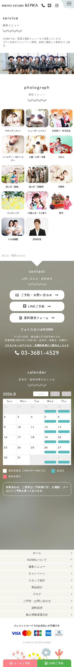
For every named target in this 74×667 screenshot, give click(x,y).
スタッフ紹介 (37, 580)
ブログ (37, 594)
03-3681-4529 (44, 5)
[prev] (55, 393)
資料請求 (37, 607)
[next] (66, 393)
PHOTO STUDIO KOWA (20, 5)
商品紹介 (37, 587)
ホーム (37, 552)
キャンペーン (37, 573)
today (41, 394)
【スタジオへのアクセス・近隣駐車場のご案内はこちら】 (37, 345)
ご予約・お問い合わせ (37, 600)
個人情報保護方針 (37, 614)
